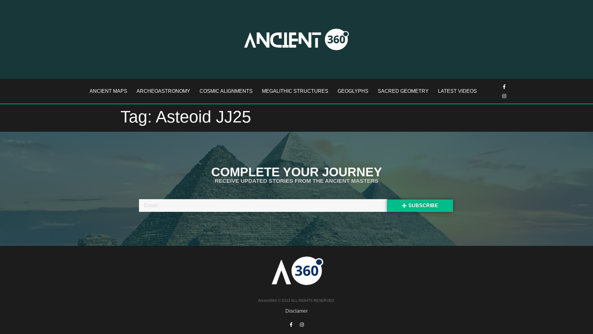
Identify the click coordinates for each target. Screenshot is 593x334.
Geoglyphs (353, 91)
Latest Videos (457, 91)
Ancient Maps (108, 91)
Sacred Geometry (403, 91)
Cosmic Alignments (226, 91)
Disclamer (296, 311)
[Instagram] (504, 96)
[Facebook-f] (504, 86)
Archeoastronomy (163, 91)
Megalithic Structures (295, 91)
